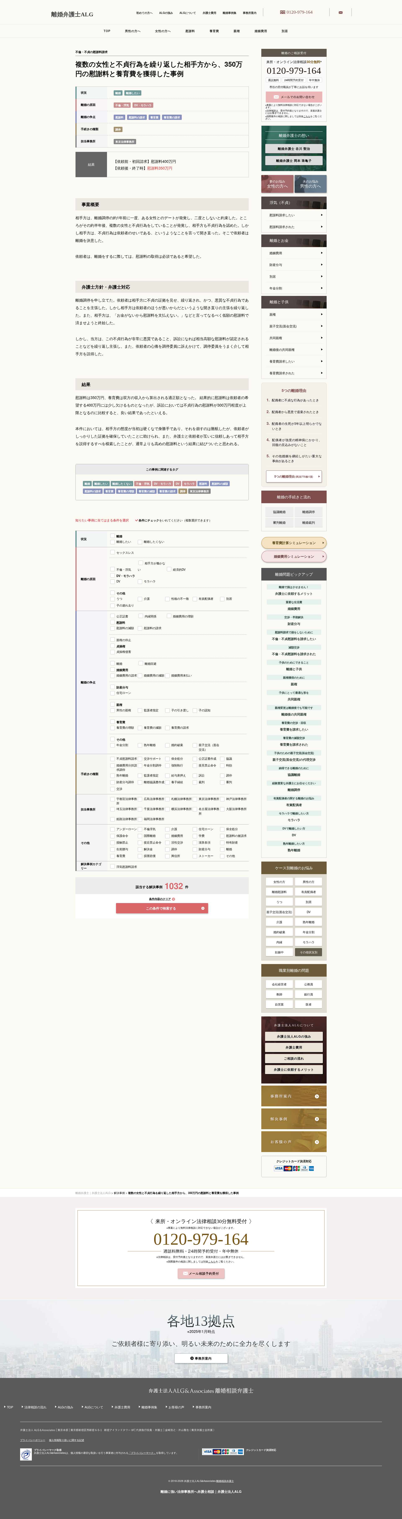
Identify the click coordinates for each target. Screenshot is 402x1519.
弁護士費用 (209, 13)
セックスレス (125, 552)
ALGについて (187, 13)
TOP (107, 31)
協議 (229, 758)
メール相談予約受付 (203, 1273)
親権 (237, 31)
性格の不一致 (180, 598)
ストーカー (206, 856)
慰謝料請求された (282, 226)
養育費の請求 (172, 117)
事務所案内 (249, 13)
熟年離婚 (150, 745)
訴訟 (202, 775)
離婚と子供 (279, 302)
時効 (229, 765)
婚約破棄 (177, 745)
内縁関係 (150, 616)
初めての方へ (144, 13)
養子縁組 (177, 782)
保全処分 (177, 758)
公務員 (308, 984)
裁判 (202, 782)
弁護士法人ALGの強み (294, 1036)
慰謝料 (190, 31)
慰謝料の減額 (220, 484)
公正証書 (122, 616)
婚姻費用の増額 (183, 616)
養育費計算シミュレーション (294, 542)
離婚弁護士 (294, 148)
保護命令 (122, 835)
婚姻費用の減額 (154, 675)
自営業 (279, 1004)
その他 (120, 593)
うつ (119, 598)
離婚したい (133, 93)
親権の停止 (123, 640)
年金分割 (122, 745)
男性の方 (308, 882)
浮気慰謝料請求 (126, 866)
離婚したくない (121, 484)
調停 (118, 129)
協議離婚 (279, 511)
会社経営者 (279, 984)
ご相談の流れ (294, 1058)
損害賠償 (150, 856)
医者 (309, 1004)
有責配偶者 (206, 598)
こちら (306, 116)
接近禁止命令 (152, 842)
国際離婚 (150, 835)
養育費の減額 (147, 491)
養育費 (214, 31)
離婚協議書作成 (154, 782)
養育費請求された (282, 373)
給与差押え (178, 775)
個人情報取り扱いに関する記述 (66, 1440)
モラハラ (189, 484)
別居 (285, 31)
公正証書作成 (207, 758)
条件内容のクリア (160, 899)
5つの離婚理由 (293, 476)
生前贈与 (122, 849)
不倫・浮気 (122, 105)
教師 (279, 994)
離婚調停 (308, 511)
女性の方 (279, 882)
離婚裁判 (308, 522)
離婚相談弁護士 (225, 1481)
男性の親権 (123, 710)
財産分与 (122, 687)
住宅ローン (123, 693)
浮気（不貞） (281, 203)
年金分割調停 (152, 765)
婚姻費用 (261, 31)
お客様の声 (176, 1407)
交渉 (119, 789)
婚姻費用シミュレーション (294, 556)
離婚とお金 (279, 240)
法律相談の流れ (35, 1407)
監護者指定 (151, 710)
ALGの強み (166, 13)
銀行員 (308, 994)
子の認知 (204, 710)
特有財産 (232, 842)
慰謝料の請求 (137, 117)
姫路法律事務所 (126, 819)
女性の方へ (163, 31)
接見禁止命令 (207, 765)
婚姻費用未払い (181, 675)
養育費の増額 (126, 491)
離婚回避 (150, 663)
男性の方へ (133, 31)
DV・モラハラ (143, 105)
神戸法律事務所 (236, 799)
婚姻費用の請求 (126, 675)
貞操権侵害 (123, 651)
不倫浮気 (150, 829)
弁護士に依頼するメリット (294, 1069)
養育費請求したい (282, 361)
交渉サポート (152, 758)
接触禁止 (122, 842)
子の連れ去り (125, 605)
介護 (147, 598)
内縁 (279, 942)
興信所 (175, 856)
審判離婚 (279, 522)
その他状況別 (308, 952)
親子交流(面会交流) (283, 326)
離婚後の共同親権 (282, 349)
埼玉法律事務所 (126, 809)
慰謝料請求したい (282, 215)
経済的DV (179, 569)
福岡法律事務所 (154, 819)
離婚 (118, 93)
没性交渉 (177, 842)
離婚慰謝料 (279, 892)
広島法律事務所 (154, 799)
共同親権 (275, 338)
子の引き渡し (180, 710)
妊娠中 (279, 952)
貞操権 (120, 646)
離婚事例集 (229, 13)
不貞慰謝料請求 (126, 758)
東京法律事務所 (124, 142)
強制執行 (177, 765)
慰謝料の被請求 (236, 835)
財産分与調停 (125, 782)
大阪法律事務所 (236, 809)
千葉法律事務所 (154, 809)
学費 (202, 835)
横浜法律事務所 (181, 809)
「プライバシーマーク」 (142, 1452)
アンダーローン (126, 829)
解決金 (148, 849)
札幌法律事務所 (181, 799)
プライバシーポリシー (32, 1440)
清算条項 (204, 842)
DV (177, 484)
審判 (229, 782)
